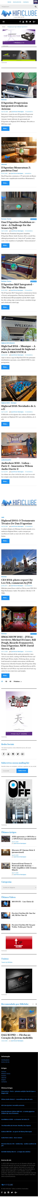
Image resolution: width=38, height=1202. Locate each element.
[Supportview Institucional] (19, 801)
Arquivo (3, 1080)
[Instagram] (26, 22)
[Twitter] (30, 22)
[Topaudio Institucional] (19, 942)
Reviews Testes (6, 219)
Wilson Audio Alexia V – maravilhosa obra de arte (16, 1099)
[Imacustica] (19, 55)
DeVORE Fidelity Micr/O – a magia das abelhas (15, 1152)
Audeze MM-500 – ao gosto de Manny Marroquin (16, 1131)
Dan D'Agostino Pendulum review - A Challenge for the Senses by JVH (18, 225)
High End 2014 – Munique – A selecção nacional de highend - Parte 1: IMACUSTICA (18, 349)
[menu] (3, 21)
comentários (28, 173)
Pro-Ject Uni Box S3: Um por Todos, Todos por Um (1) (23, 926)
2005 (2, 517)
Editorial (4, 164)
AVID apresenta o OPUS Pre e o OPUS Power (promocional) (24, 838)
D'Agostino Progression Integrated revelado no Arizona (14, 106)
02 (6, 681)
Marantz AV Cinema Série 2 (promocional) (23, 851)
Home (9, 2)
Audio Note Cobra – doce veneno (11, 1137)
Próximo (18, 681)
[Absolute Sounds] (19, 37)
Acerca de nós (17, 2)
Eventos (3, 1075)
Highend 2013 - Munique (8, 403)
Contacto (26, 2)
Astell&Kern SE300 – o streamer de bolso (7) (15, 1119)
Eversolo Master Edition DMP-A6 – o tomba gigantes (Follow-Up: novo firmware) (17, 1112)
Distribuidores (5, 1060)
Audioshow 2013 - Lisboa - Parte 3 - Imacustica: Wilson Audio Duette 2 (17, 466)
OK (36, 7)
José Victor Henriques (18, 111)
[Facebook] (20, 22)
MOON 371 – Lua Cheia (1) (22, 902)
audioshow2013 (6, 460)
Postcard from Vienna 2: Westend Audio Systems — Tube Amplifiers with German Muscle (24, 867)
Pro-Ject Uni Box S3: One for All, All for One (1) (23, 914)
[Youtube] (23, 22)
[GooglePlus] (34, 22)
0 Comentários (29, 111)
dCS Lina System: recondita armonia (12, 1105)
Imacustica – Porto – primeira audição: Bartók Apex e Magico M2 (18, 1092)
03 (10, 681)
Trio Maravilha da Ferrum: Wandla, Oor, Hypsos (16, 1125)
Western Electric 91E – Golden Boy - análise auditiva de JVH (18, 1144)
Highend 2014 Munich (8, 343)
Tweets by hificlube (6, 962)
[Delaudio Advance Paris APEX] (19, 981)
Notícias (4, 99)
